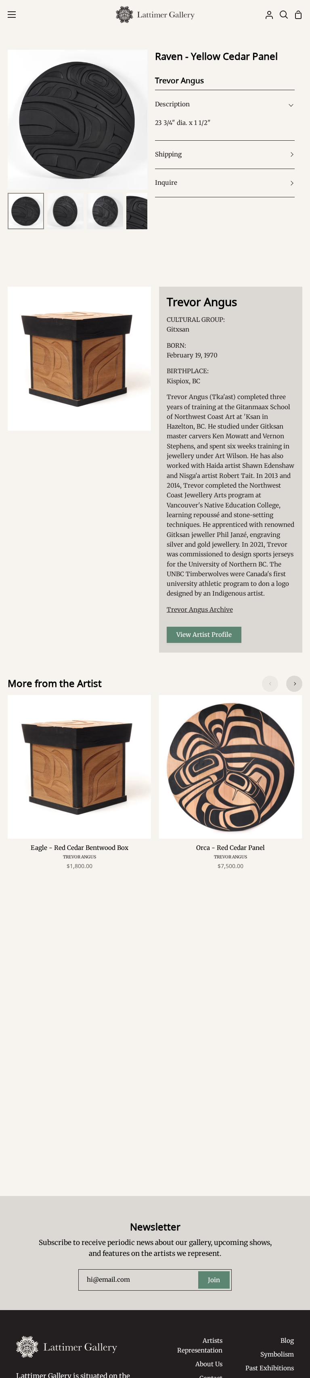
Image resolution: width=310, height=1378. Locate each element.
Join (214, 1280)
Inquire (166, 182)
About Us (208, 1364)
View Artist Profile (204, 634)
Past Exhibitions (269, 1368)
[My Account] (266, 14)
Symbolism (277, 1354)
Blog (287, 1340)
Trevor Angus (79, 857)
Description (172, 104)
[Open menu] (8, 14)
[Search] (280, 14)
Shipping (168, 154)
